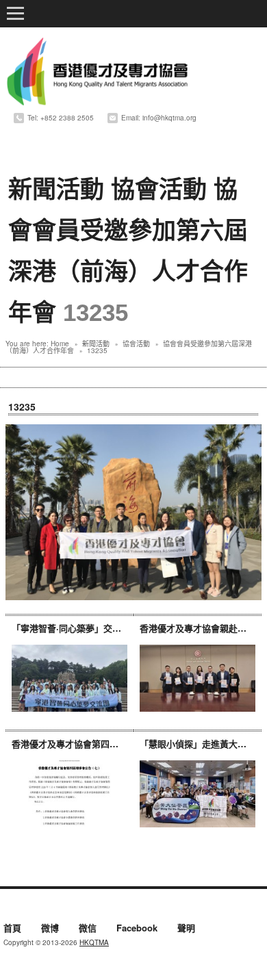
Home (60, 343)
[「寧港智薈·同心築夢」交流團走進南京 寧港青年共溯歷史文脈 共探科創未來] (69, 678)
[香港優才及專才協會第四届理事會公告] (69, 793)
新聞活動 (56, 189)
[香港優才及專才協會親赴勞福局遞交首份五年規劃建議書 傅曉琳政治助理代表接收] (198, 678)
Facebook (136, 928)
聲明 (186, 928)
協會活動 (159, 189)
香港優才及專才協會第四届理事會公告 (87, 743)
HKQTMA (94, 942)
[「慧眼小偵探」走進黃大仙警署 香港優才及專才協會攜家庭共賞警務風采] (198, 793)
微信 (88, 928)
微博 (50, 928)
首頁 (12, 928)
